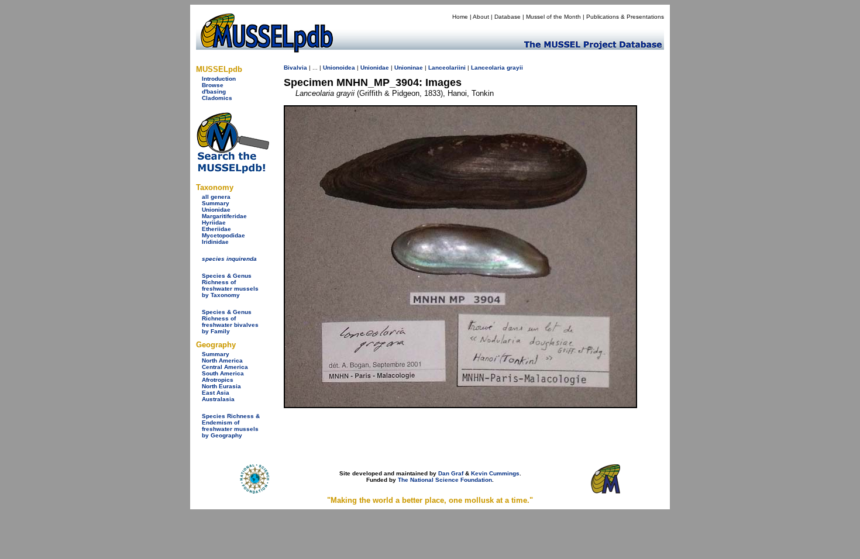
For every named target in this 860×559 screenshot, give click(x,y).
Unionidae (216, 209)
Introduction (219, 78)
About (481, 16)
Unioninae (408, 67)
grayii (515, 67)
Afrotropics (217, 380)
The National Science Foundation (445, 480)
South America (223, 373)
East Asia (215, 392)
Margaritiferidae (224, 216)
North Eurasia (221, 386)
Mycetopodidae (223, 235)
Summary (215, 203)
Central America (225, 367)
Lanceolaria (488, 67)
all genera (216, 197)
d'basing (214, 91)
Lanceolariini (447, 67)
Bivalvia (295, 67)
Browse (212, 85)
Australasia (218, 399)
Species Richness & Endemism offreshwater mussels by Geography (231, 426)
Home (460, 16)
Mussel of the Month (553, 16)
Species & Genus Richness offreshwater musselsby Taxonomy (230, 285)
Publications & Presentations (625, 16)
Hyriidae (214, 222)
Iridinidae (215, 242)
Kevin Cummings (495, 473)
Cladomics (217, 98)
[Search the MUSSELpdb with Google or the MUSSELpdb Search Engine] (232, 171)
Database (507, 16)
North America (222, 360)
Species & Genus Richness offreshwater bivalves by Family (230, 321)
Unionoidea (339, 67)
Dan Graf (450, 473)
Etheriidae (216, 229)
